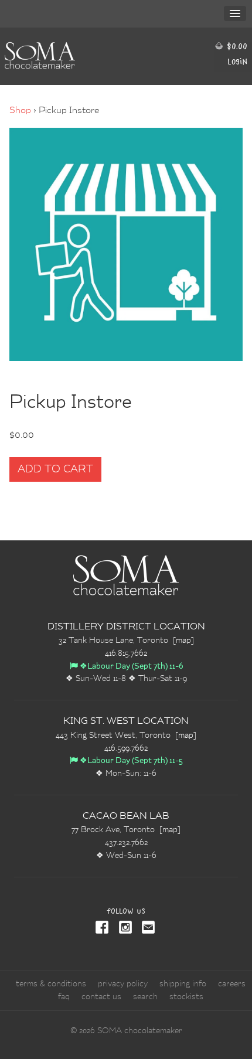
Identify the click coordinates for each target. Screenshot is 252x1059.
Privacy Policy (123, 984)
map (183, 640)
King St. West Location (126, 721)
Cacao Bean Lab (126, 816)
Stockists (186, 997)
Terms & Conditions (51, 984)
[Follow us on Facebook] (103, 928)
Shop (20, 110)
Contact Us (101, 997)
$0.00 (235, 46)
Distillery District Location (126, 627)
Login (237, 61)
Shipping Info (182, 984)
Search (145, 997)
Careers (232, 984)
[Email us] (146, 928)
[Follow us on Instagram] (123, 928)
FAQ (64, 997)
